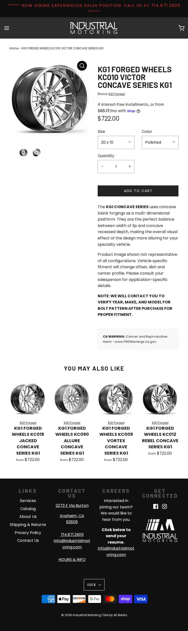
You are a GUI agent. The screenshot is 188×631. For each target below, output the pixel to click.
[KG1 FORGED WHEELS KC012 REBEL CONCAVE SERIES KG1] (160, 398)
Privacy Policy (28, 532)
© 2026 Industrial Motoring (81, 615)
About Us (28, 516)
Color (147, 131)
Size (101, 131)
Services (28, 500)
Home (14, 48)
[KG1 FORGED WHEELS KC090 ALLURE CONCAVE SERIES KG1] (72, 398)
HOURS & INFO (72, 559)
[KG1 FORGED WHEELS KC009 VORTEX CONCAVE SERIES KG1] (116, 398)
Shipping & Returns (28, 524)
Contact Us (28, 540)
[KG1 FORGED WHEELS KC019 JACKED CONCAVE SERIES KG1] (28, 398)
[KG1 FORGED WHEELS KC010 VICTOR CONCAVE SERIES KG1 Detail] (82, 66)
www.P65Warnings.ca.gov (135, 342)
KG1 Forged (116, 94)
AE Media (120, 615)
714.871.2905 (72, 534)
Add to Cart (138, 190)
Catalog (28, 509)
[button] (23, 152)
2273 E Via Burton (72, 505)
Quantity (106, 156)
